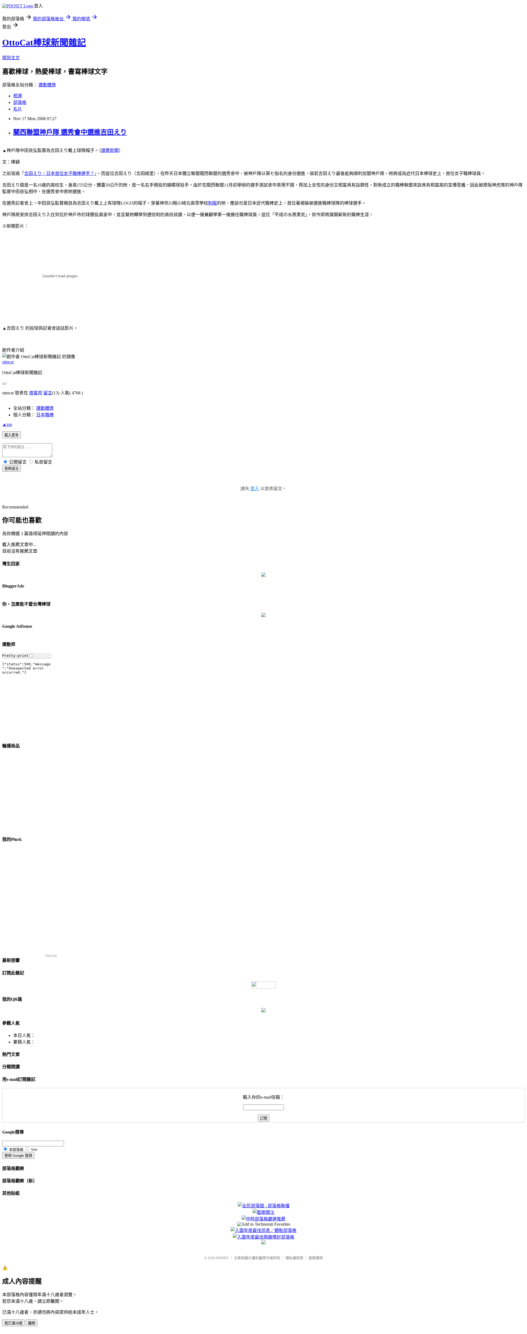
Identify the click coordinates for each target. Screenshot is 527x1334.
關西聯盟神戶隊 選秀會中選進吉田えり (70, 132)
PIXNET (222, 1258)
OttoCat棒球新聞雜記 (44, 42)
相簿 (17, 96)
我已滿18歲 (13, 1323)
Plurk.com (51, 955)
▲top (7, 424)
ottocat (8, 362)
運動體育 (47, 85)
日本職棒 (45, 414)
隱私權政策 (294, 1258)
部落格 (19, 102)
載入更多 (11, 435)
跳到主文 (11, 57)
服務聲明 (316, 1258)
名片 (17, 109)
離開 (31, 1323)
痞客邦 (35, 393)
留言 (47, 393)
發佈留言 (11, 469)
